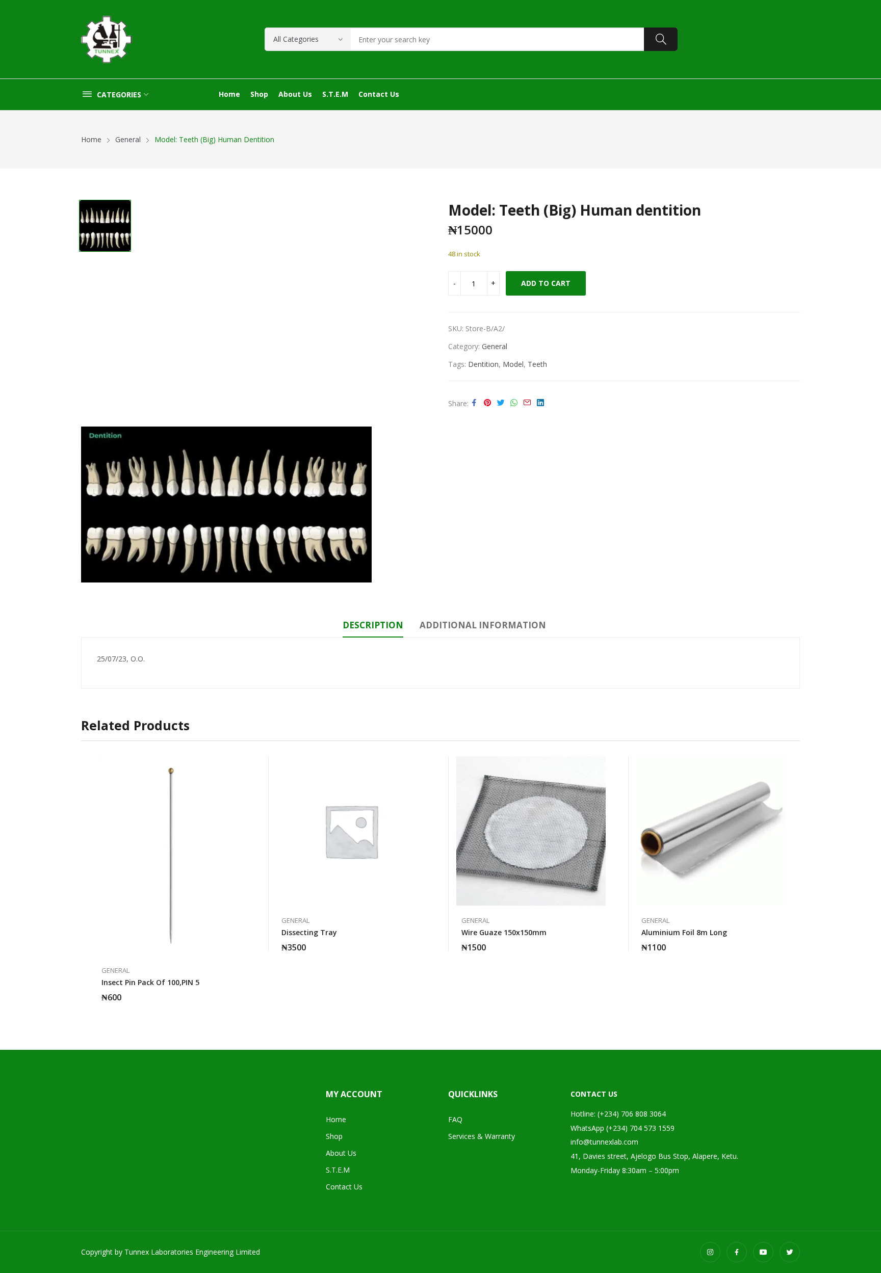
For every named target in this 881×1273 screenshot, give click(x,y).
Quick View (240, 766)
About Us (341, 1153)
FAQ (455, 1119)
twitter (790, 1252)
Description (373, 625)
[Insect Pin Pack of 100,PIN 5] (171, 856)
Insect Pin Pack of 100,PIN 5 (150, 982)
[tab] (372, 627)
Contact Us (344, 1186)
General (494, 346)
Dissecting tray (309, 932)
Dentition (483, 364)
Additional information (483, 625)
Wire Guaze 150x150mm (504, 932)
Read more (420, 941)
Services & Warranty (481, 1136)
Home (336, 1119)
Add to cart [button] (240, 991)
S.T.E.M (338, 1170)
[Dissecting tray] (351, 831)
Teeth (537, 364)
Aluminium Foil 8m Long (684, 932)
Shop (334, 1136)
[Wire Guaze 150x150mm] (531, 831)
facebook (737, 1252)
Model (513, 364)
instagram (710, 1252)
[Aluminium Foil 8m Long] (711, 831)
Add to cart (546, 283)
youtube (763, 1252)
